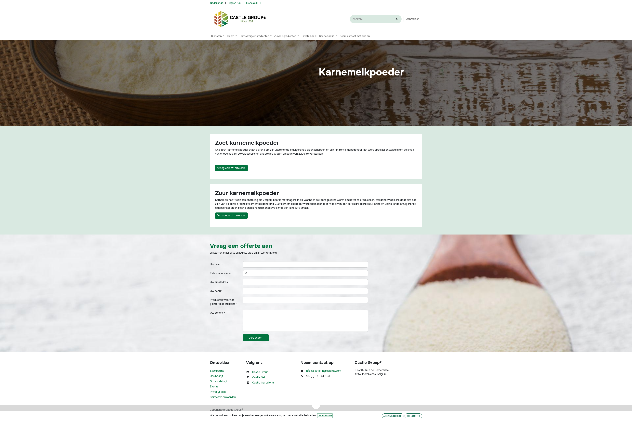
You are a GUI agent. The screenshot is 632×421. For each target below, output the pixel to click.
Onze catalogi (218, 381)
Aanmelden (412, 19)
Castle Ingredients (263, 382)
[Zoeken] (398, 19)
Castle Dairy (259, 377)
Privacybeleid (218, 392)
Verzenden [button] (256, 337)
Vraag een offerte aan (231, 168)
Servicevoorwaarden (223, 397)
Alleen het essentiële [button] (392, 416)
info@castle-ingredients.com (323, 370)
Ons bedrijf (216, 376)
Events (214, 386)
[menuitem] (216, 3)
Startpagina (217, 370)
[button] (316, 405)
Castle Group (260, 372)
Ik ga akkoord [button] (413, 416)
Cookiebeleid (325, 415)
